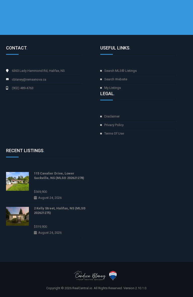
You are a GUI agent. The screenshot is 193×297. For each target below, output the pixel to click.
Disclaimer (112, 116)
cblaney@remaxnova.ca (29, 79)
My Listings (112, 88)
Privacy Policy (114, 125)
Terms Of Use (114, 133)
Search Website (115, 79)
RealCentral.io (82, 288)
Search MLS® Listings (120, 71)
